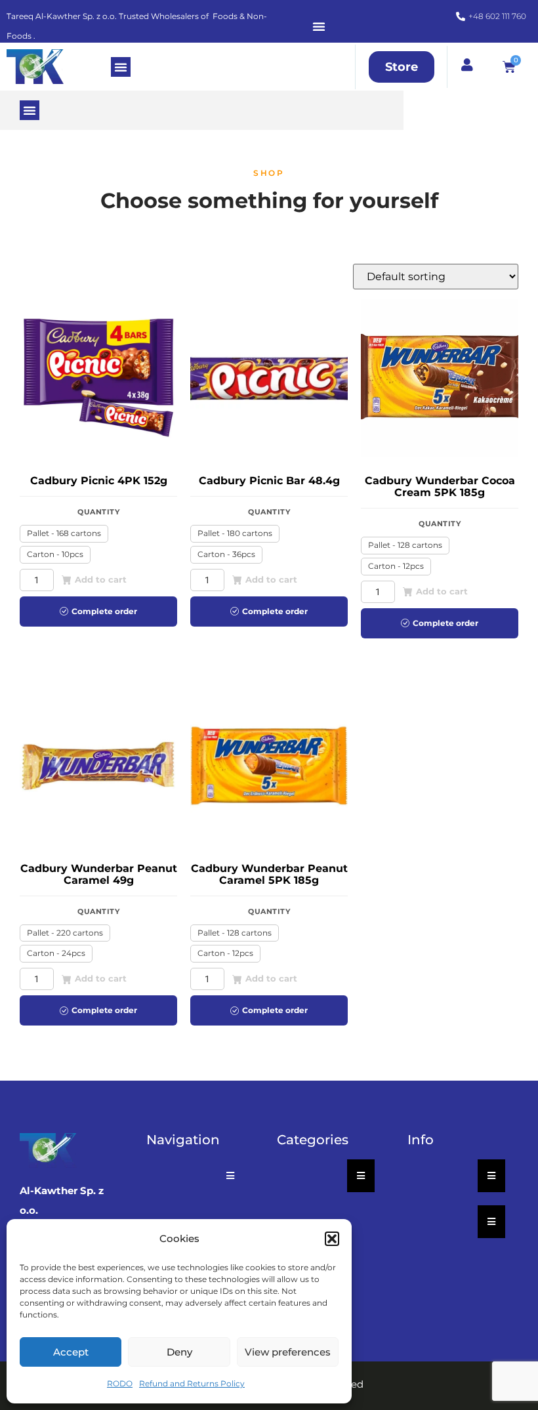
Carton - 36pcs (226, 554)
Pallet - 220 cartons (65, 933)
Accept (71, 1352)
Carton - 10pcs (55, 554)
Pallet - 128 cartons (405, 545)
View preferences (288, 1352)
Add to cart (101, 579)
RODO (120, 1383)
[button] (332, 1238)
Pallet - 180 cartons (234, 533)
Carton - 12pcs (396, 566)
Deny (179, 1352)
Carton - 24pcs (56, 953)
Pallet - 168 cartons (64, 533)
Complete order (104, 611)
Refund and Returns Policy (192, 1383)
